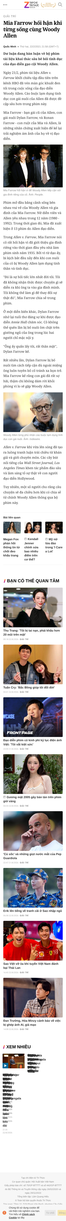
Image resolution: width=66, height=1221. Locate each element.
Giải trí (9, 16)
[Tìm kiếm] (60, 5)
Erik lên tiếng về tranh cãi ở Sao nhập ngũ (32, 911)
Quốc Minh (9, 46)
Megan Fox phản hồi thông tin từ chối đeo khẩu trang (11, 547)
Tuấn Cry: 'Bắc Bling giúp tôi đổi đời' (29, 687)
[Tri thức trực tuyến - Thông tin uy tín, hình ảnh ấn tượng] (39, 5)
